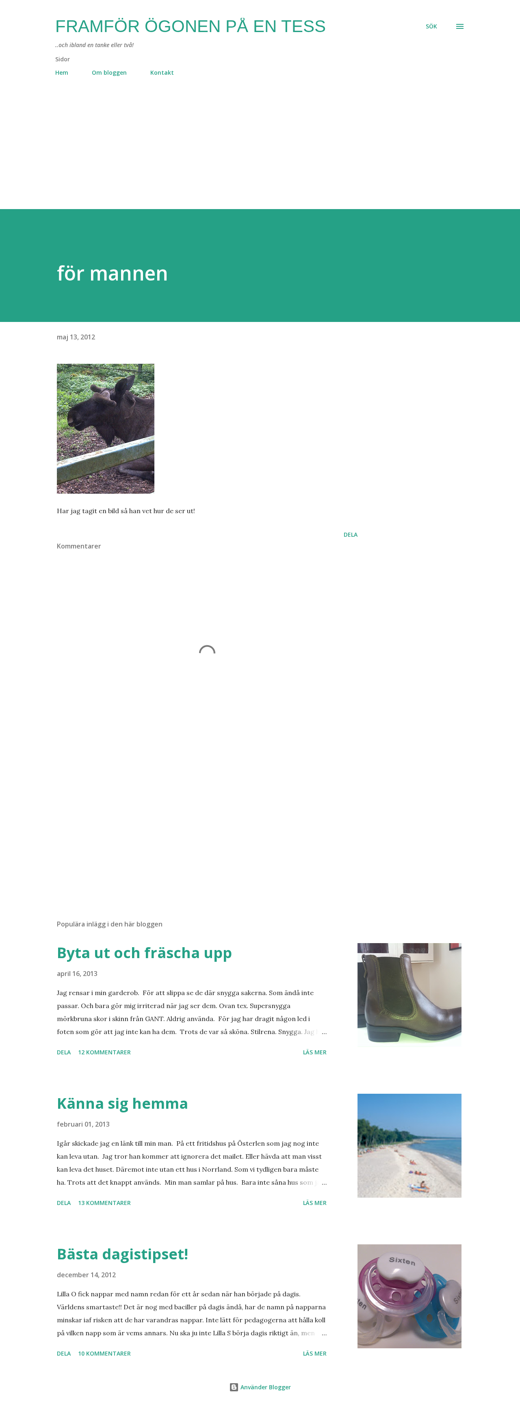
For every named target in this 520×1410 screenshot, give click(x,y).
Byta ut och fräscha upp (144, 953)
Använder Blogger (265, 1387)
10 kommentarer (104, 1353)
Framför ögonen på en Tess (190, 26)
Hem (61, 72)
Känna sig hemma (122, 1103)
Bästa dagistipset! (122, 1254)
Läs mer (315, 1052)
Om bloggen (109, 72)
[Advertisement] (244, 152)
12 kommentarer (104, 1052)
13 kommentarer (104, 1203)
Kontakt (162, 72)
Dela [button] (351, 534)
